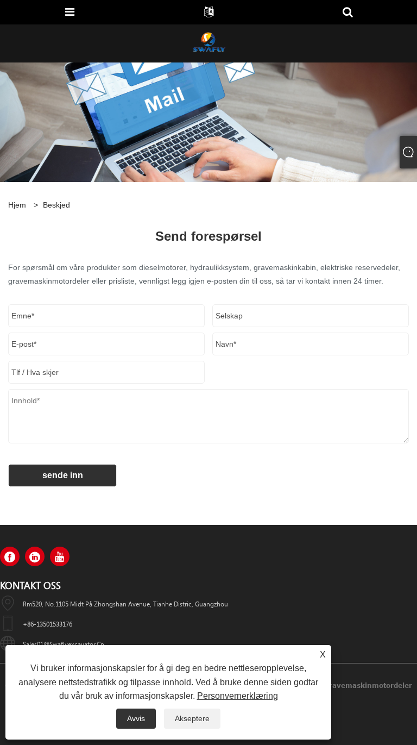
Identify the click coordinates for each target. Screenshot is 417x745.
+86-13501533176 (47, 623)
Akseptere (192, 718)
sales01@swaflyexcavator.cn (63, 644)
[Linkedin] (35, 556)
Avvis (136, 718)
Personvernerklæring (237, 695)
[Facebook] (10, 556)
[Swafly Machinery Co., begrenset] (208, 43)
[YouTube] (60, 556)
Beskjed (56, 205)
